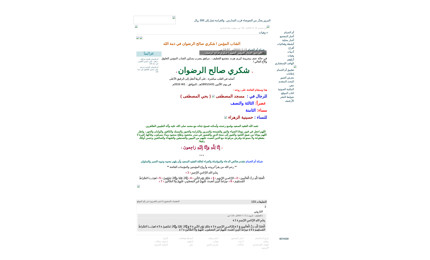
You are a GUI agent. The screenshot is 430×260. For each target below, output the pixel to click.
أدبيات (290, 51)
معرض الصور (287, 77)
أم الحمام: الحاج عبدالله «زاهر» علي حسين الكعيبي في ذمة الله (148, 61)
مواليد (266, 241)
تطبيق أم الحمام (285, 69)
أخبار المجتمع (287, 36)
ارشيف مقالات (161, 241)
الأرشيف (289, 100)
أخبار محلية (288, 40)
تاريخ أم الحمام (262, 238)
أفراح (291, 47)
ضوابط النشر (287, 96)
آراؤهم (290, 59)
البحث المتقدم (286, 81)
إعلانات (290, 73)
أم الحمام (289, 32)
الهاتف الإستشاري (284, 63)
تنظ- (268, 20)
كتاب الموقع (287, 93)
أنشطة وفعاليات (285, 44)
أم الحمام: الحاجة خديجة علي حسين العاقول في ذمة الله (147, 69)
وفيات (291, 55)
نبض (291, 85)
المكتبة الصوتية (286, 89)
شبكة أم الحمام (256, 49)
